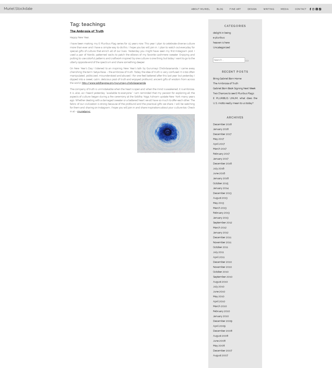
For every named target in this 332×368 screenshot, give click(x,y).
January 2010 (221, 316)
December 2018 (222, 124)
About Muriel (200, 9)
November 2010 (222, 267)
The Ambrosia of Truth (87, 31)
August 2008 (220, 335)
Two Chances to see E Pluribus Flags (233, 93)
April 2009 (219, 326)
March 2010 (220, 306)
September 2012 (222, 222)
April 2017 (219, 143)
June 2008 (219, 340)
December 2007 (222, 350)
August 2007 (220, 355)
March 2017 (220, 148)
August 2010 (220, 281)
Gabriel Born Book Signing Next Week (234, 88)
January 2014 (221, 188)
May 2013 (218, 202)
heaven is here (221, 42)
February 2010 (221, 311)
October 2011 (220, 247)
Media (285, 9)
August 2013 (220, 197)
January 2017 (220, 158)
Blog (220, 9)
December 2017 (222, 134)
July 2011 (218, 252)
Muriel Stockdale (18, 8)
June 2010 (219, 291)
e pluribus (219, 37)
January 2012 (220, 232)
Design (252, 9)
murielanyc (83, 111)
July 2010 (218, 286)
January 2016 (221, 178)
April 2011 (219, 257)
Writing (268, 9)
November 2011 (222, 242)
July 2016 (218, 168)
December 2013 (222, 193)
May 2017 (218, 138)
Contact (300, 9)
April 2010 (219, 301)
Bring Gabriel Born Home (227, 78)
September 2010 (222, 276)
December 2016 (222, 163)
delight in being (222, 32)
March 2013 (220, 207)
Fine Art (235, 9)
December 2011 (222, 237)
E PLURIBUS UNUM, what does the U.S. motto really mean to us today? (235, 101)
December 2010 (222, 262)
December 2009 (222, 321)
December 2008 (222, 330)
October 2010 (221, 271)
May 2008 (219, 345)
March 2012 (220, 227)
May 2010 (218, 296)
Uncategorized (221, 47)
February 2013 (221, 212)
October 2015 (220, 183)
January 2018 (221, 129)
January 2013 (220, 217)
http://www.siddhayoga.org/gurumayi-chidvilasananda (114, 83)
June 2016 (219, 173)
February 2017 (221, 153)
